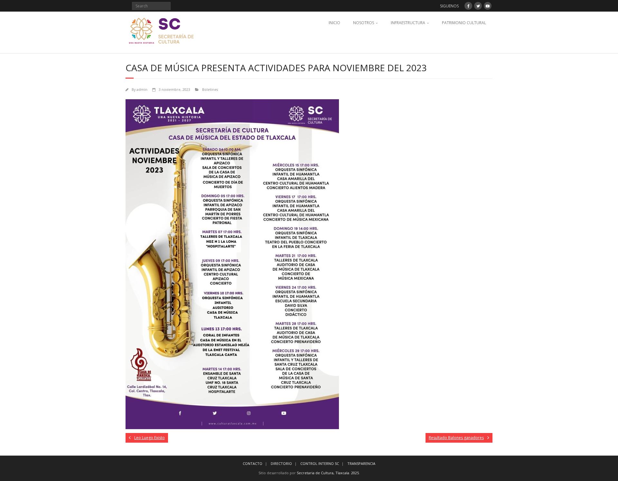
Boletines (210, 89)
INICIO (334, 22)
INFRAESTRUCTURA (408, 22)
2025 (355, 472)
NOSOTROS (363, 22)
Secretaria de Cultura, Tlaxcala (323, 472)
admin (141, 89)
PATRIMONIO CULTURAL (464, 22)
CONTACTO (252, 463)
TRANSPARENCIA (361, 463)
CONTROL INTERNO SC (319, 463)
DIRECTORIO (281, 463)
